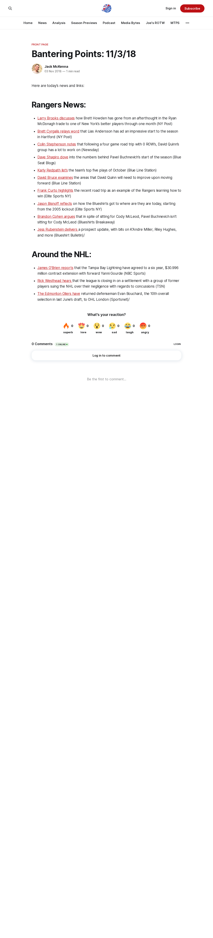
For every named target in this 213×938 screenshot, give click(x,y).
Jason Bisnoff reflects (54, 204)
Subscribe (192, 8)
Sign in (171, 8)
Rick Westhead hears (54, 281)
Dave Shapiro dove (52, 157)
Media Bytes (130, 23)
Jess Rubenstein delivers (57, 229)
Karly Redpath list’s (52, 170)
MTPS (175, 23)
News (42, 23)
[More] (187, 23)
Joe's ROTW (155, 23)
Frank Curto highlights (55, 190)
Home (28, 23)
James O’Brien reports (55, 268)
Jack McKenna (56, 66)
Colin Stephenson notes (56, 144)
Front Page (40, 44)
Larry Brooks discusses (56, 118)
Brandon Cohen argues (56, 216)
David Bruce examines (55, 177)
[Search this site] (10, 8)
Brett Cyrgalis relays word (58, 131)
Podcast (109, 23)
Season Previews (84, 23)
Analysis (58, 23)
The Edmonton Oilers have (58, 294)
